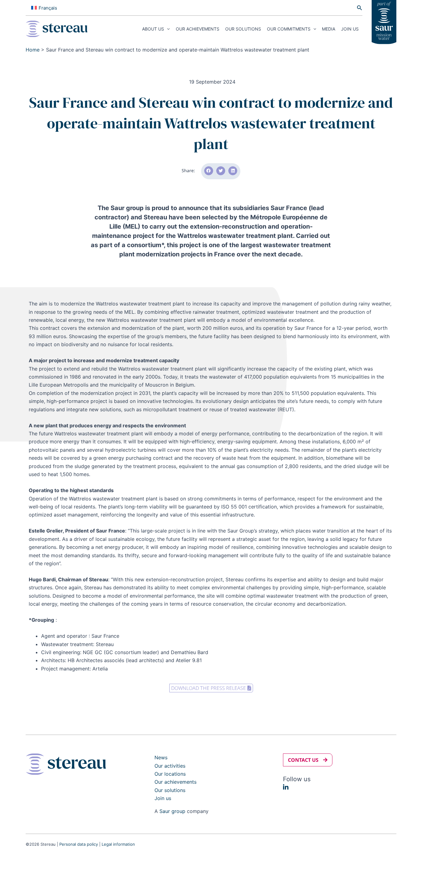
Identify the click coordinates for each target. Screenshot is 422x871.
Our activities (169, 766)
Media (328, 28)
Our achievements (197, 28)
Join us (350, 28)
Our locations (170, 774)
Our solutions (243, 28)
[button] (359, 8)
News (160, 757)
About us (153, 28)
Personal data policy (78, 844)
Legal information (118, 844)
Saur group (172, 811)
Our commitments (288, 28)
